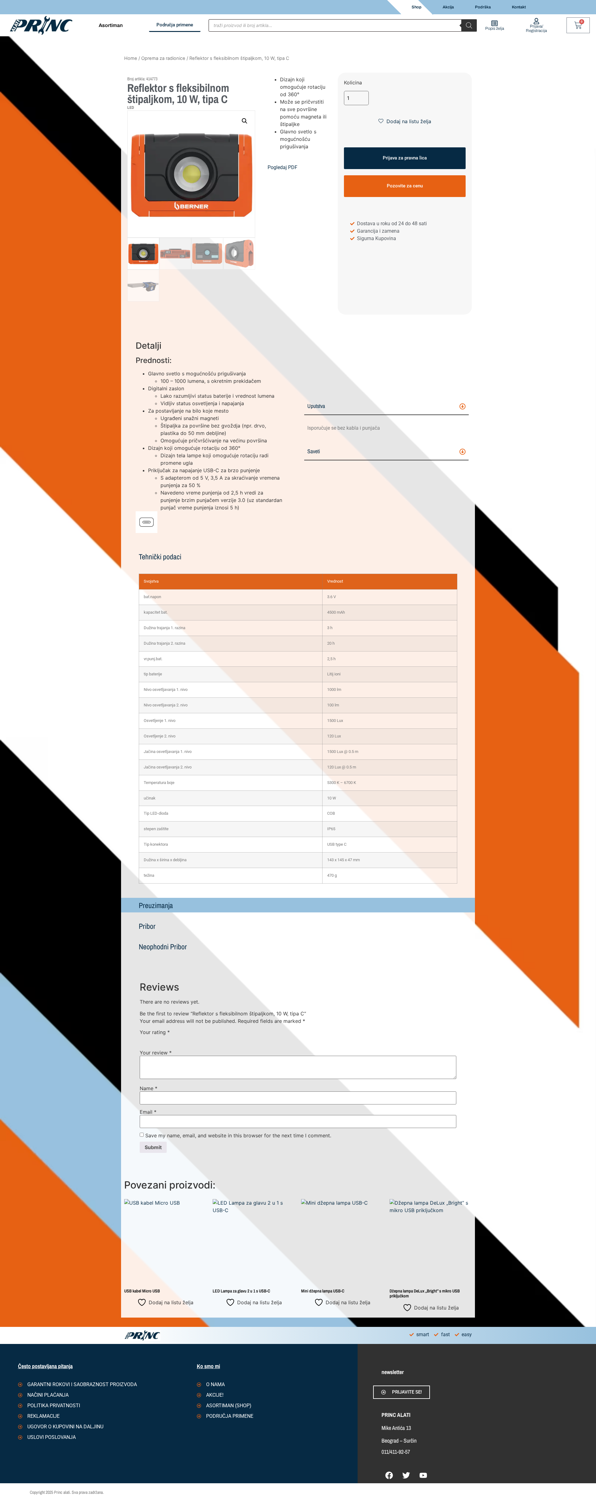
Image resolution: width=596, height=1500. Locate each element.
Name (148, 1088)
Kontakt (519, 7)
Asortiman (111, 25)
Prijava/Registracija (536, 28)
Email (148, 1111)
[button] (244, 121)
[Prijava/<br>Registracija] (536, 21)
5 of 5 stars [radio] (179, 1039)
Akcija (448, 7)
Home (130, 58)
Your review (156, 1052)
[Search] (469, 25)
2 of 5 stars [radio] (152, 1039)
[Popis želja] (494, 23)
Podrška (483, 7)
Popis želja (494, 28)
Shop (417, 7)
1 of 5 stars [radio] (143, 1039)
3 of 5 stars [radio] (161, 1039)
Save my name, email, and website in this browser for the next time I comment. (238, 1135)
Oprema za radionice (163, 58)
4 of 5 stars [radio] (170, 1039)
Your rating (155, 1032)
